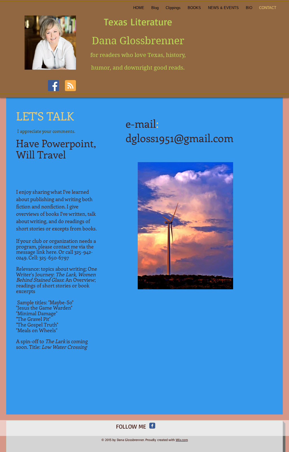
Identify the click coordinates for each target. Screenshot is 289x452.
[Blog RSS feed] (70, 86)
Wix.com (182, 440)
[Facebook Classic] (152, 426)
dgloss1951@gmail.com (179, 138)
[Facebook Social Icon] (53, 85)
